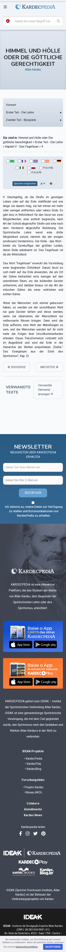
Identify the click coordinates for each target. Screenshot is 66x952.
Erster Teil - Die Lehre (20, 112)
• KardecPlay (33, 763)
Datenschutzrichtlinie (27, 947)
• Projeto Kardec (33, 787)
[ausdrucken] (51, 183)
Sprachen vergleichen (25, 183)
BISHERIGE (18, 367)
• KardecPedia (33, 758)
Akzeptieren (52, 947)
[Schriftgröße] (43, 183)
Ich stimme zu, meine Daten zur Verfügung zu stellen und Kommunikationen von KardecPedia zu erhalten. (34, 511)
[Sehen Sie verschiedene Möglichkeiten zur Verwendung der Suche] (8, 21)
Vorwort (11, 105)
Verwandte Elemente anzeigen (45, 390)
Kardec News (33, 815)
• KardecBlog (33, 769)
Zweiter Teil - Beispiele (21, 120)
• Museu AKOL (33, 792)
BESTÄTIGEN (33, 493)
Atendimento (33, 809)
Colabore (33, 803)
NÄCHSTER (48, 367)
